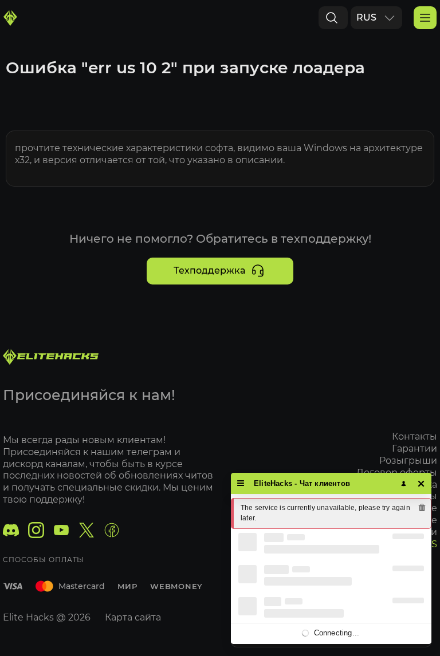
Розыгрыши (408, 460)
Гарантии (414, 448)
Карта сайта (133, 617)
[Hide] (421, 483)
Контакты (414, 436)
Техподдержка (209, 270)
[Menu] (241, 483)
